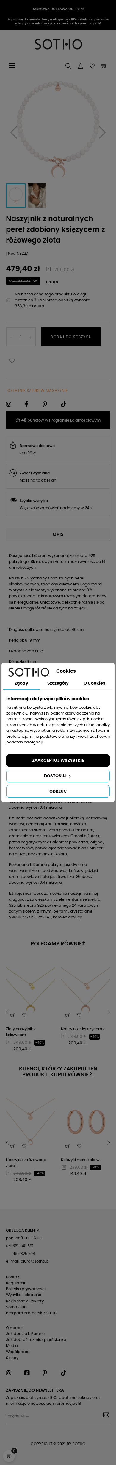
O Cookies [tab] (94, 683)
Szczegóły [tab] (58, 683)
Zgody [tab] (21, 683)
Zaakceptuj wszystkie (58, 760)
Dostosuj (56, 776)
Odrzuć (58, 791)
